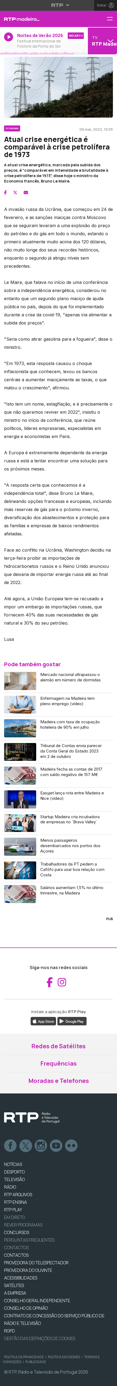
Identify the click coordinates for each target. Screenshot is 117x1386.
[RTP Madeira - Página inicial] (39, 19)
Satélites (14, 1285)
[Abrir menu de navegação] (112, 19)
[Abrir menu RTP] (58, 5)
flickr (71, 1145)
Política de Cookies (64, 1357)
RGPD (9, 1331)
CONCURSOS (16, 1232)
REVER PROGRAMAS (23, 1225)
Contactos (16, 1248)
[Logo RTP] (32, 1117)
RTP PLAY (13, 1210)
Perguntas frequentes (29, 1240)
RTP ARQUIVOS (18, 1195)
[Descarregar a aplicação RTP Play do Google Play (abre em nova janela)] (72, 1021)
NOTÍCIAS (13, 1164)
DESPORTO (14, 1172)
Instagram (41, 1145)
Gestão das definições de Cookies (39, 1338)
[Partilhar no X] (15, 192)
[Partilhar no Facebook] (5, 192)
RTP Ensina (15, 1202)
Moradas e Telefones (58, 1081)
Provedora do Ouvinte (28, 1270)
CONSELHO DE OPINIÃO (26, 1308)
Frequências (58, 1063)
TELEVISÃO (14, 1179)
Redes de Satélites (58, 1046)
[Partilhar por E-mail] (26, 192)
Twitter (25, 1145)
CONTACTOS (16, 1255)
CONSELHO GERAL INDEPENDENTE (37, 1301)
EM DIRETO (14, 1217)
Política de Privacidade (24, 1357)
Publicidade (35, 1362)
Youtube (56, 1145)
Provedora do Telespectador (36, 1263)
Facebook (10, 1145)
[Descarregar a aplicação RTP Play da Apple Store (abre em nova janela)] (43, 1021)
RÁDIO (10, 1187)
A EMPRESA (15, 1293)
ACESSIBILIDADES (20, 1278)
